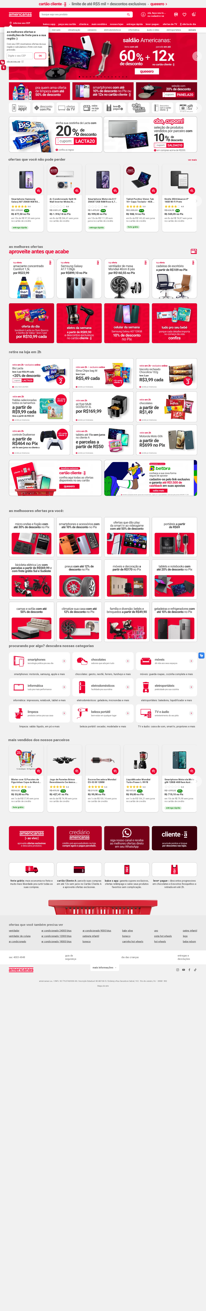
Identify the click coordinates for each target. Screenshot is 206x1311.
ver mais (192, 160)
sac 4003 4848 (17, 957)
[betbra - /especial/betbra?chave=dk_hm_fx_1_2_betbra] (150, 478)
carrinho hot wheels (132, 941)
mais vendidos (99, 24)
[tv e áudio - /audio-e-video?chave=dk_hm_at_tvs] (166, 713)
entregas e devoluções (184, 957)
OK (40, 56)
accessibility (3, 67)
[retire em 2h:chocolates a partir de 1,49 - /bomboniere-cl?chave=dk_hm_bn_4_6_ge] (166, 406)
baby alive (127, 930)
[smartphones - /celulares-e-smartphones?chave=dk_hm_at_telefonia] (39, 661)
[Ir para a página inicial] (21, 969)
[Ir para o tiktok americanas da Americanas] (195, 970)
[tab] (79, 76)
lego (185, 936)
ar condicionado (17, 941)
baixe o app (49, 24)
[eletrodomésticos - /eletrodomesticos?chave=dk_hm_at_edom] (102, 687)
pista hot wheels (163, 936)
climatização (74, 30)
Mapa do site (103, 986)
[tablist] (103, 76)
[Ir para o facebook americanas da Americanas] (189, 970)
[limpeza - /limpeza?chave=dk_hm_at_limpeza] (39, 713)
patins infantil (190, 930)
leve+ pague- (153, 24)
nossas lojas (117, 24)
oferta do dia (189, 24)
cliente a (83, 24)
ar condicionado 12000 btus (56, 936)
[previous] (8, 201)
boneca (87, 941)
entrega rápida (135, 24)
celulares (92, 30)
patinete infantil (91, 936)
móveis (192, 30)
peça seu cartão (67, 24)
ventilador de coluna (19, 936)
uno (156, 930)
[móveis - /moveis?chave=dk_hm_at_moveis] (166, 661)
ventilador (14, 930)
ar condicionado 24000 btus (56, 930)
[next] (196, 201)
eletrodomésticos (112, 30)
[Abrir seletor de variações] (38, 190)
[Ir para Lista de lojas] (176, 14)
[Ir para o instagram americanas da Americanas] (177, 970)
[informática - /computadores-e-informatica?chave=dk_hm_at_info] (39, 687)
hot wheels (160, 941)
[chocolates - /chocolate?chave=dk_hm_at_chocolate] (102, 661)
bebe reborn (189, 941)
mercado (56, 30)
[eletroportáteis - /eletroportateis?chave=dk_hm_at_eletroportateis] (166, 687)
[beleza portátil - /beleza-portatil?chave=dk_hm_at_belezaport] (102, 713)
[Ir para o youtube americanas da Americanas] (183, 970)
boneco (126, 936)
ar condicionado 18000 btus (56, 941)
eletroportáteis (174, 30)
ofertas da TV (170, 24)
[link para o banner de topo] (103, 7)
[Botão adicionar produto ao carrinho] (114, 190)
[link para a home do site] (20, 14)
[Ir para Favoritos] (184, 14)
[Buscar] (129, 14)
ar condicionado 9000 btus (97, 930)
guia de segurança (70, 957)
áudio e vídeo (153, 30)
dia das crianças (130, 957)
